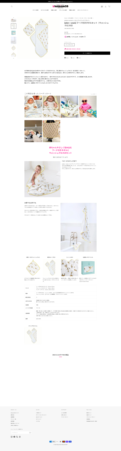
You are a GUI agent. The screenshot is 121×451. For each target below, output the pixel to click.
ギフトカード (38, 419)
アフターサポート (64, 417)
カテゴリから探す (45, 10)
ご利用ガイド (38, 412)
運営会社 (12, 414)
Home (65, 18)
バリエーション (67, 42)
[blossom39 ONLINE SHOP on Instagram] (11, 437)
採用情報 (12, 421)
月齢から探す (54, 10)
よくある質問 (63, 412)
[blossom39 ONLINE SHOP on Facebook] (14, 437)
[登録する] (30, 432)
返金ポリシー (89, 414)
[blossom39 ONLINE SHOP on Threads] (20, 437)
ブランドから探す (63, 10)
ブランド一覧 (13, 419)
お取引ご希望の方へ (15, 425)
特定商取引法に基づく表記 (92, 421)
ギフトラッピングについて (41, 414)
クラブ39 (38, 421)
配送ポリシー (89, 412)
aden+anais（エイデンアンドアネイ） (77, 20)
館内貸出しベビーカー (15, 423)
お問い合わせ (63, 414)
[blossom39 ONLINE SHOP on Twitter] (17, 437)
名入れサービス (39, 417)
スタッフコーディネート (82, 10)
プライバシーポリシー (91, 417)
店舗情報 (12, 417)
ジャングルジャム (69, 44)
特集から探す (72, 10)
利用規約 (88, 419)
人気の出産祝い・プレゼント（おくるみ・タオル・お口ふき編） (80, 18)
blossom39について (15, 412)
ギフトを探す (36, 10)
